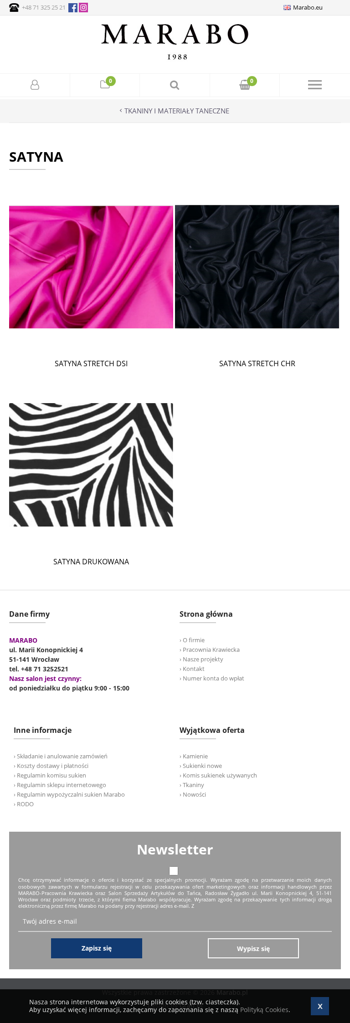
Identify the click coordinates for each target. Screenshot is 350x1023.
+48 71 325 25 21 (44, 7)
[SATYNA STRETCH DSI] (91, 346)
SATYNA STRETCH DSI (91, 363)
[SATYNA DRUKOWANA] (91, 544)
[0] (104, 86)
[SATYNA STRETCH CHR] (257, 346)
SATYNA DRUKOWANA (91, 562)
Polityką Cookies (264, 1009)
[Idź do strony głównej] (175, 59)
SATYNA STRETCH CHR (257, 363)
